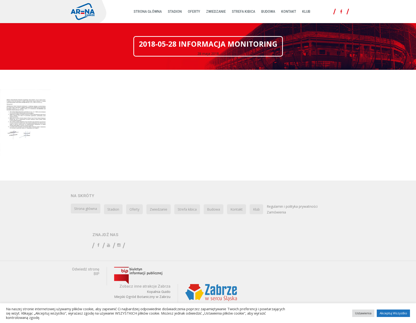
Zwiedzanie (216, 11)
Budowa (268, 11)
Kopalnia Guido (158, 292)
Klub (306, 11)
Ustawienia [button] (363, 313)
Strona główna (148, 11)
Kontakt (288, 11)
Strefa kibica (243, 11)
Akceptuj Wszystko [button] (393, 313)
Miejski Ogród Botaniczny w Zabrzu (142, 297)
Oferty (194, 11)
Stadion (175, 11)
